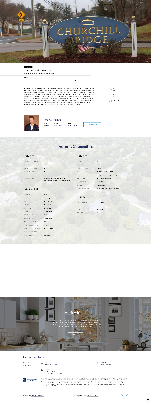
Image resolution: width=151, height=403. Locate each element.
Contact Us (75, 334)
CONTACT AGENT (92, 124)
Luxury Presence (37, 396)
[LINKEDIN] (126, 395)
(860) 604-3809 (106, 364)
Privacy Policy (92, 396)
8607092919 (58, 125)
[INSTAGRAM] (122, 395)
